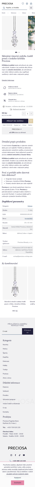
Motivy (5, 349)
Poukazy (5, 374)
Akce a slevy (7, 378)
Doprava (5, 387)
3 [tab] (19, 52)
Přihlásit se (27, 331)
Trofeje (5, 370)
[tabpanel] (14, 33)
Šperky (5, 353)
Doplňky (5, 357)
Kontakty (6, 412)
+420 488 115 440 (19, 461)
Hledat (4, 8)
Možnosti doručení (19, 109)
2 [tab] (17, 52)
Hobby (5, 365)
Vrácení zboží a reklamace (11, 404)
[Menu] (31, 8)
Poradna (5, 395)
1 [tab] (16, 52)
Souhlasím (17, 483)
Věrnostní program (9, 399)
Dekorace (6, 361)
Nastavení (17, 477)
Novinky (5, 345)
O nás (5, 408)
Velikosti (6, 391)
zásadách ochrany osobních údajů (17, 474)
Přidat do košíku (15, 121)
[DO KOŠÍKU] (15, 283)
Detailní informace (8, 80)
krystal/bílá (28, 219)
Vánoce (30, 206)
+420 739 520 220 (13, 427)
